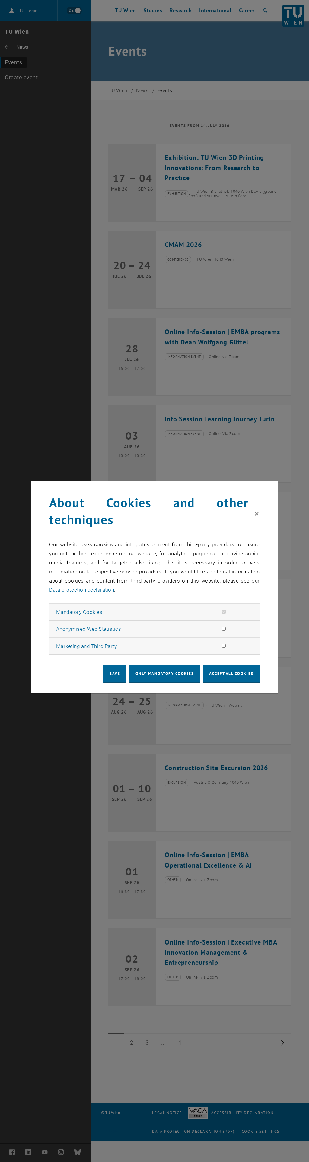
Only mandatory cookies (164, 673)
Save (115, 673)
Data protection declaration (81, 590)
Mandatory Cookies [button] (79, 612)
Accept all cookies (231, 673)
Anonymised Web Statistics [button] (88, 629)
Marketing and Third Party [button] (86, 646)
